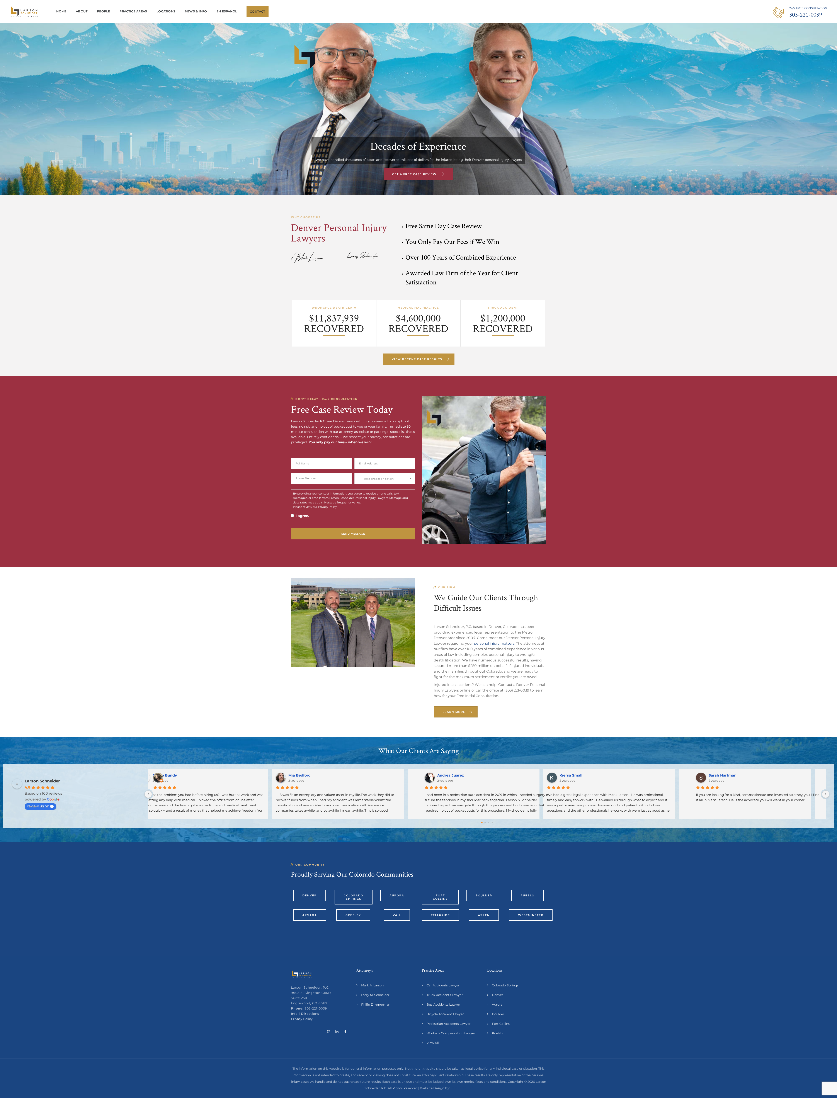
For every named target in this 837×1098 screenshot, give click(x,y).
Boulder (484, 895)
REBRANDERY (462, 1088)
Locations (166, 11)
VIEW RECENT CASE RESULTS (417, 359)
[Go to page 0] (482, 822)
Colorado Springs (353, 897)
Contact (257, 12)
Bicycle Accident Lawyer (445, 1014)
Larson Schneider (42, 781)
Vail (397, 915)
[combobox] (384, 478)
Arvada (309, 915)
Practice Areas (133, 11)
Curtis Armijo (720, 775)
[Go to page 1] (485, 823)
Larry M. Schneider (375, 995)
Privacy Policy (327, 506)
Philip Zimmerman (375, 1004)
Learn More (454, 712)
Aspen (484, 915)
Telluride (440, 915)
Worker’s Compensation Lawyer (451, 1033)
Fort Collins (440, 897)
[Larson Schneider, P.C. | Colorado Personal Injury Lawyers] (24, 11)
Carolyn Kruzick (180, 775)
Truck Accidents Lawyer (445, 995)
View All (433, 1043)
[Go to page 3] (492, 822)
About (81, 11)
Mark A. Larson (372, 985)
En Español (226, 11)
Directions (310, 1014)
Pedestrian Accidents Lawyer (449, 1024)
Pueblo (527, 895)
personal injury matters (494, 643)
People (103, 11)
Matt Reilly (583, 775)
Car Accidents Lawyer (443, 985)
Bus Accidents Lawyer (443, 1004)
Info (294, 1014)
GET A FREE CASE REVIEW (414, 174)
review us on (38, 806)
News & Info (196, 11)
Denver (309, 895)
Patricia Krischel (316, 775)
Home (61, 11)
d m (440, 775)
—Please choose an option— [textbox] (377, 478)
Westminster (530, 915)
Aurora (397, 895)
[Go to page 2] (489, 822)
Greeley (353, 915)
